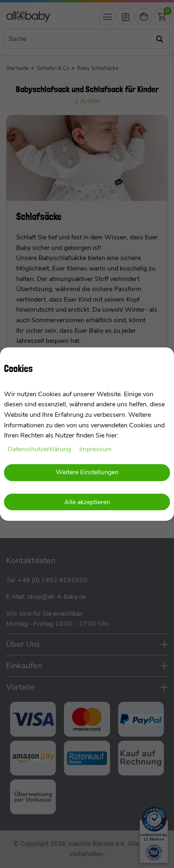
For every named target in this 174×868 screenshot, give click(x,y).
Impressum (95, 449)
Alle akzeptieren (87, 502)
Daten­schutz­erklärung (40, 449)
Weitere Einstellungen (87, 472)
